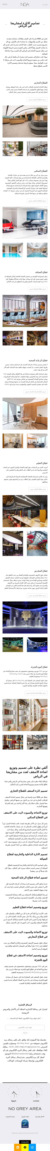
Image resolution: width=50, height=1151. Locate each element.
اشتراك (25, 1033)
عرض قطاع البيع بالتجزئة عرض (36, 693)
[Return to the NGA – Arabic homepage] (25, 4)
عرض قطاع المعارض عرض (37, 595)
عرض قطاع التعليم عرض (38, 489)
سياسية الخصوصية (10, 1116)
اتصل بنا (45, 4)
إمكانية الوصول (25, 1116)
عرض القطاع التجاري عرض (37, 99)
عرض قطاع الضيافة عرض (38, 289)
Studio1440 (33, 1133)
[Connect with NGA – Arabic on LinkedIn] (17, 1147)
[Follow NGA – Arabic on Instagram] (32, 1147)
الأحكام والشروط (39, 1116)
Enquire (25, 1142)
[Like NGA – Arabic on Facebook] (25, 1147)
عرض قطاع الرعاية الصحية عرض (35, 392)
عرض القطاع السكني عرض (37, 201)
